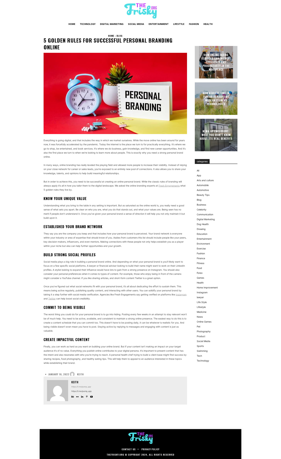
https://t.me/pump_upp (81, 387)
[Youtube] (91, 396)
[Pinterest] (87, 396)
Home (111, 35)
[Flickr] (77, 396)
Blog (119, 35)
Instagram (181, 294)
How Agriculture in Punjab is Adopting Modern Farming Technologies (216, 98)
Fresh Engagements (169, 185)
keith (80, 374)
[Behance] (72, 396)
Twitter (52, 298)
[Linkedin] (82, 396)
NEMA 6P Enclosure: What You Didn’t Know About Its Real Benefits (216, 135)
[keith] (73, 374)
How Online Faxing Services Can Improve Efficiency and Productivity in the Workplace (216, 62)
